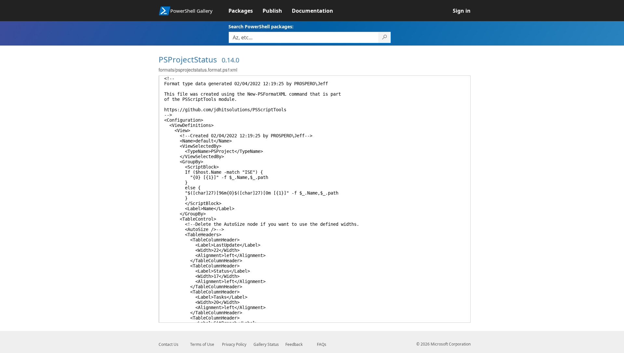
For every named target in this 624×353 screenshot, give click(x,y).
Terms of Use (202, 344)
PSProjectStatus (188, 59)
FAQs (321, 344)
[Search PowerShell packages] (384, 37)
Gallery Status (266, 344)
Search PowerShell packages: (260, 26)
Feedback (294, 344)
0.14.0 (230, 60)
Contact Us (168, 344)
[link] (245, 11)
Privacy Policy (234, 344)
